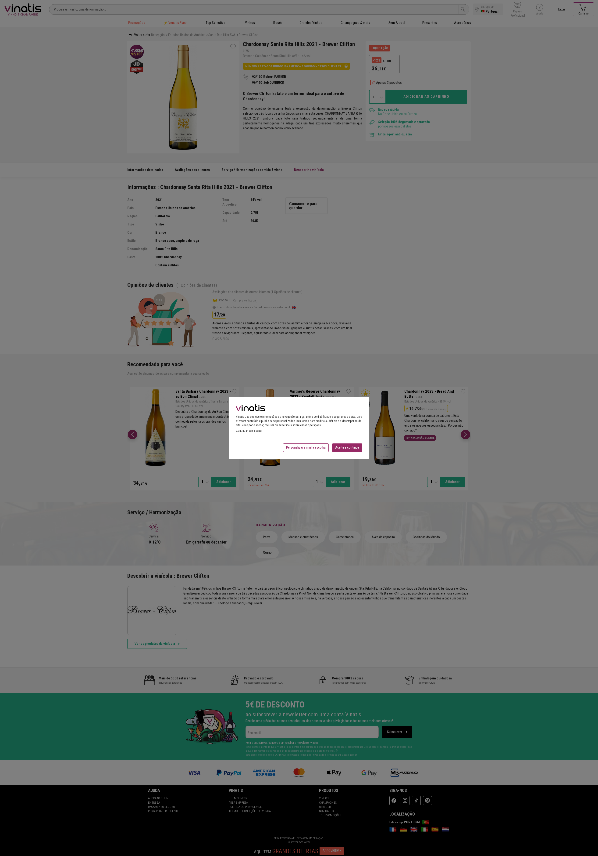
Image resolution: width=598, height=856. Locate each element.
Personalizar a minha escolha (306, 447)
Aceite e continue (347, 447)
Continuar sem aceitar (249, 430)
